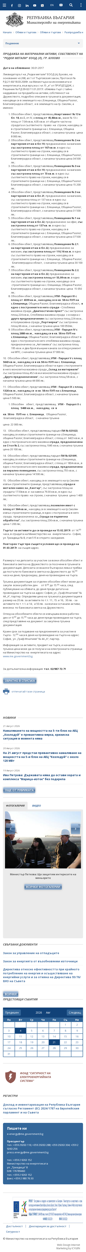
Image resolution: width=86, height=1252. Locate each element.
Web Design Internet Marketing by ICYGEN (68, 1246)
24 (9, 1048)
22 (65, 1042)
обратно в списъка (20, 680)
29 (65, 1048)
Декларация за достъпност (47, 1226)
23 (77, 1042)
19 (31, 1042)
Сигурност (13, 1231)
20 (43, 1042)
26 (31, 1048)
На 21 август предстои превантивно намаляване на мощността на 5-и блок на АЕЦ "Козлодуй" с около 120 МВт (42, 757)
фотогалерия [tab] (15, 805)
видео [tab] (36, 805)
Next (75, 828)
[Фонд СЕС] (28, 1076)
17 (9, 1042)
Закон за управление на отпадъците (31, 953)
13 (43, 1036)
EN (52, 5)
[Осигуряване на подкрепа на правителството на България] (48, 1210)
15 (65, 1036)
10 (9, 1036)
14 (54, 1036)
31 (9, 1054)
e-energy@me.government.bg (25, 1134)
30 (77, 1048)
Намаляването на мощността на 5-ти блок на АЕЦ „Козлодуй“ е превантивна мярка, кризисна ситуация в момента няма (40, 734)
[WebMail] (61, 5)
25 (20, 1048)
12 (31, 1036)
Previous (10, 828)
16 (77, 1036)
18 (20, 1042)
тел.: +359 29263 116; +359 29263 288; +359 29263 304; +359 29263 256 (42, 1147)
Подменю (12, 43)
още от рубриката (19, 790)
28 (54, 1048)
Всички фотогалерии (43, 887)
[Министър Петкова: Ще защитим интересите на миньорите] (43, 839)
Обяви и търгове (25, 32)
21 (54, 1042)
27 (43, 1048)
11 (20, 1036)
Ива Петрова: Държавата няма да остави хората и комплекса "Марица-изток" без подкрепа (42, 777)
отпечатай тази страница (28, 691)
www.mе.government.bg (17, 656)
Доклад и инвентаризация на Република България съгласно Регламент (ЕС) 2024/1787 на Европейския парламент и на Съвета (41, 1108)
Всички (11, 994)
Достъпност (14, 1226)
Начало (7, 32)
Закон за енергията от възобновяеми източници (40, 961)
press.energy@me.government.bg (27, 1152)
